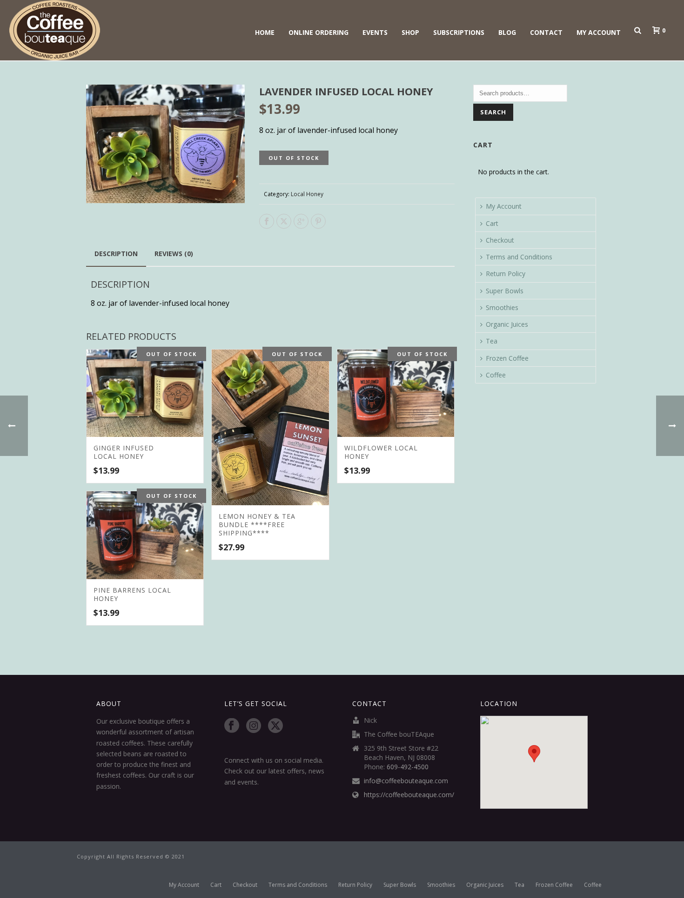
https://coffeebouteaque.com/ (409, 795)
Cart (492, 223)
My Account (599, 32)
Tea (491, 341)
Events (375, 32)
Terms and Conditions (519, 256)
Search (493, 112)
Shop (410, 32)
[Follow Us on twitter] (275, 726)
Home (265, 32)
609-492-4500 (408, 767)
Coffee (496, 374)
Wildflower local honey (381, 452)
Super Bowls (504, 290)
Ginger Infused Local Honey (124, 452)
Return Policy (505, 273)
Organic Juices (507, 324)
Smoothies (502, 307)
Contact (546, 32)
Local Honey (307, 194)
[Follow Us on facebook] (231, 726)
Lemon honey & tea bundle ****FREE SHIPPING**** (257, 524)
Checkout (500, 240)
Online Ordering (318, 32)
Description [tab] (116, 253)
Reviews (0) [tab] (173, 253)
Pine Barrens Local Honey (132, 594)
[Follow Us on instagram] (253, 726)
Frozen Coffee (507, 358)
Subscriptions (458, 32)
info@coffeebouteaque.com (406, 781)
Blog (507, 32)
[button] (226, 102)
